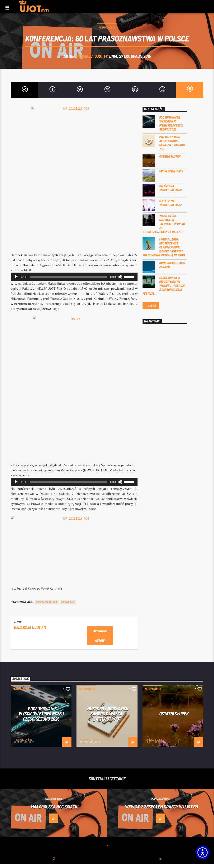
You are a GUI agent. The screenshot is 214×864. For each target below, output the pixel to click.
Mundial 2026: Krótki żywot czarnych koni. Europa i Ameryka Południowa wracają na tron (164, 247)
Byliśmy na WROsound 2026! (170, 188)
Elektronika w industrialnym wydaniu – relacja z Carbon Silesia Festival (164, 285)
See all (152, 305)
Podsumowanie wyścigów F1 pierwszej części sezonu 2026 (171, 123)
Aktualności (107, 27)
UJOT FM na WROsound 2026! (170, 203)
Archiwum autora (100, 635)
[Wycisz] (120, 277)
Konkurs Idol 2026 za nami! (172, 265)
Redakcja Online (23, 739)
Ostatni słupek (170, 156)
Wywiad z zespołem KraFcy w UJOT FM (161, 806)
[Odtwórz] (16, 277)
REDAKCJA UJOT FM (92, 56)
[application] (74, 277)
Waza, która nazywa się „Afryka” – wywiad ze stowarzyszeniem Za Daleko (164, 224)
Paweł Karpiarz (46, 602)
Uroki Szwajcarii (171, 171)
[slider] (129, 276)
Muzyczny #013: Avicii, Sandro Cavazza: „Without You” (172, 143)
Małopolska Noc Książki (54, 806)
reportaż (68, 602)
